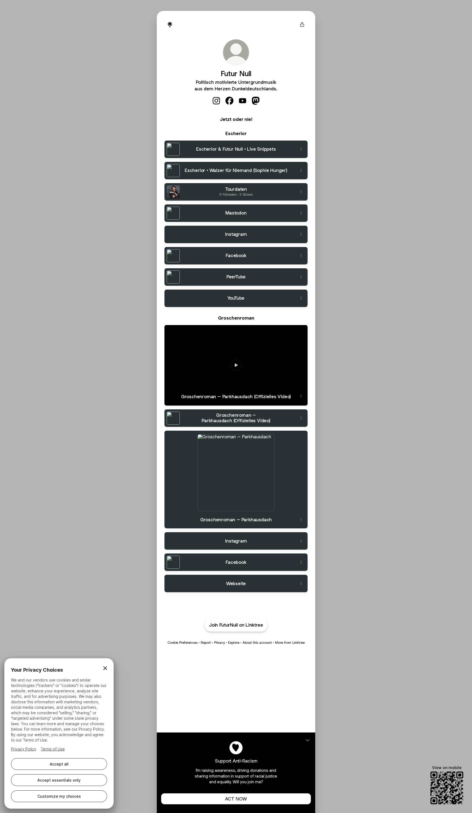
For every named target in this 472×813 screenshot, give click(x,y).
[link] (216, 100)
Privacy (219, 642)
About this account (257, 642)
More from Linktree (290, 642)
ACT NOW (236, 799)
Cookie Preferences (182, 642)
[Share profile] (302, 24)
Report (206, 642)
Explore (233, 642)
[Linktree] (169, 24)
